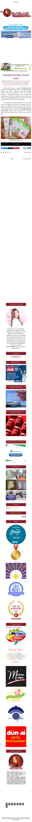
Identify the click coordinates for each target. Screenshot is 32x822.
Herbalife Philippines (16, 83)
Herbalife (19, 82)
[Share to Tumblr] (7, 152)
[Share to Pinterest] (5, 152)
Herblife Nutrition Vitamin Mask (18, 85)
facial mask (6, 82)
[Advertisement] (16, 49)
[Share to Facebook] (3, 152)
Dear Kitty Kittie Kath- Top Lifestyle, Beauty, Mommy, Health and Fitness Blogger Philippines (16, 818)
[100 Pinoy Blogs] (16, 637)
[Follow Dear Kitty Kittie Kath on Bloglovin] (16, 357)
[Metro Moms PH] (16, 676)
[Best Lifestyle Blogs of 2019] (16, 589)
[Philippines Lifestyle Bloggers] (16, 554)
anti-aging (22, 81)
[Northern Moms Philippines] (16, 655)
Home (12, 158)
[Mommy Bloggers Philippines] (16, 695)
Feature (13, 82)
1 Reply (28, 152)
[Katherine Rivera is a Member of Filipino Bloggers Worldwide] (16, 713)
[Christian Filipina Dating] (16, 27)
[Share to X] (1, 152)
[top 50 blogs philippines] (16, 571)
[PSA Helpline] (16, 66)
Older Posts (27, 158)
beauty (28, 81)
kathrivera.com (11, 329)
